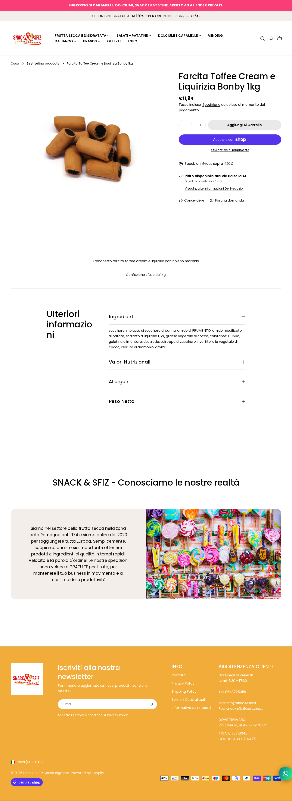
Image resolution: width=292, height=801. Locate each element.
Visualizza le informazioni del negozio (214, 188)
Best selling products (43, 63)
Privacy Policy (183, 683)
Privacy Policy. (117, 715)
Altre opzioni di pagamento (230, 150)
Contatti (178, 675)
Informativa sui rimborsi (191, 707)
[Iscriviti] (152, 704)
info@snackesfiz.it (242, 703)
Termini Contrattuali (188, 699)
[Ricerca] (262, 38)
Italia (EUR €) (28, 762)
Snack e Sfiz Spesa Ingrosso (46, 772)
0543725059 (235, 691)
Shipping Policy (183, 691)
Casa (15, 63)
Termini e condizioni (88, 715)
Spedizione (211, 104)
